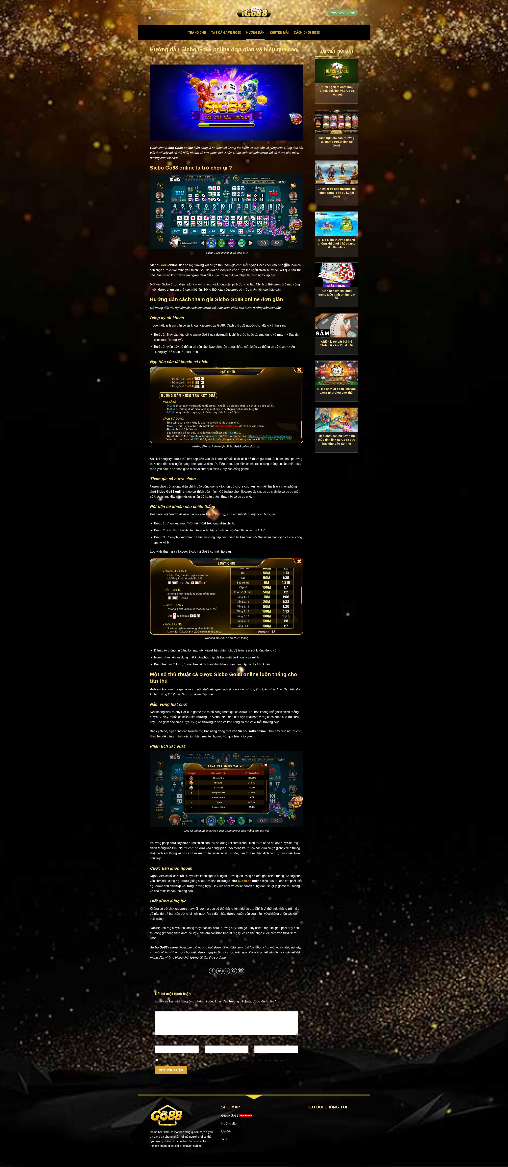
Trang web (261, 1042)
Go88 (163, 265)
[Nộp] (199, 12)
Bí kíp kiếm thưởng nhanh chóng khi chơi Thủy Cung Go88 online (336, 243)
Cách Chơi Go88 (307, 33)
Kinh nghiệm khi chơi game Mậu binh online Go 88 (336, 294)
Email (209, 1042)
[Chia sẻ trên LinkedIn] (241, 971)
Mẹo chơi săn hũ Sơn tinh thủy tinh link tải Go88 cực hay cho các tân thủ (336, 439)
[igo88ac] (254, 12)
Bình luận (162, 1007)
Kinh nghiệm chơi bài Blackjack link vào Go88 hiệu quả (336, 90)
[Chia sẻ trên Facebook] (212, 971)
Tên (158, 1042)
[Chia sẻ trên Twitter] (219, 971)
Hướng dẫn (255, 33)
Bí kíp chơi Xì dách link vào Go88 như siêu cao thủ (336, 390)
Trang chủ (197, 33)
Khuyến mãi (279, 33)
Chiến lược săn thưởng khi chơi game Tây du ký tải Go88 (337, 192)
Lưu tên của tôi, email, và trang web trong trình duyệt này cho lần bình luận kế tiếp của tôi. (225, 1060)
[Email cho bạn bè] (226, 971)
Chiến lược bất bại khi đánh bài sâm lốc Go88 (336, 343)
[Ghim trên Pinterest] (234, 971)
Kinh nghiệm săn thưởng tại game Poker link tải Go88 (336, 141)
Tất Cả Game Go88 (226, 33)
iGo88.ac (244, 881)
